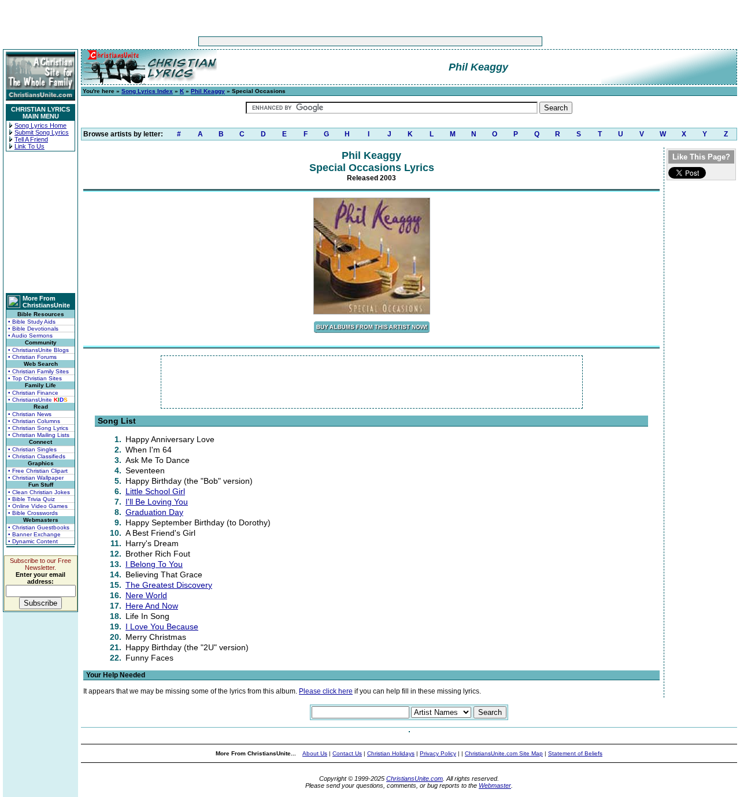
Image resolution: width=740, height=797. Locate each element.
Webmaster (495, 785)
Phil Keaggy (208, 91)
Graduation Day (154, 512)
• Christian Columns (34, 421)
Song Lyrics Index (147, 91)
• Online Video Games (38, 506)
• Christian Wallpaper (36, 478)
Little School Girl (155, 491)
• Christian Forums (32, 357)
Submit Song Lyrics (41, 132)
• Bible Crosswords (33, 513)
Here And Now (151, 605)
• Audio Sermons (30, 335)
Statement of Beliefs (575, 753)
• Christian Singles (32, 449)
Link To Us (29, 146)
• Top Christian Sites (35, 378)
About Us (314, 753)
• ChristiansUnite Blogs (38, 350)
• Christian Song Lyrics (38, 428)
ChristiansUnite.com (414, 778)
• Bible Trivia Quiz (31, 499)
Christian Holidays (391, 753)
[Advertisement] (334, 41)
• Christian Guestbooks (38, 527)
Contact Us (347, 753)
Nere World (146, 595)
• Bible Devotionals (33, 328)
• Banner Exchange (34, 534)
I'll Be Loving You (156, 501)
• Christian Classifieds (36, 456)
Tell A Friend (31, 139)
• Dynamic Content (33, 541)
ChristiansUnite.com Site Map (504, 753)
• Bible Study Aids (32, 321)
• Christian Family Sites (38, 371)
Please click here (326, 691)
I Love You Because (161, 626)
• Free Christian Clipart (38, 471)
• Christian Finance (33, 393)
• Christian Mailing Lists (38, 435)
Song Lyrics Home (40, 125)
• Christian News (29, 414)
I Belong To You (154, 564)
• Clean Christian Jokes (39, 492)
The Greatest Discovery (168, 585)
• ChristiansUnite (38, 399)
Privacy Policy (438, 753)
